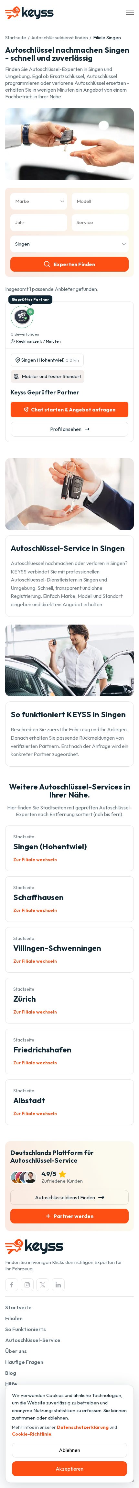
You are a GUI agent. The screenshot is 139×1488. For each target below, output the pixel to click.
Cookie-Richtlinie (31, 1434)
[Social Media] (11, 1284)
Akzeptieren (69, 1468)
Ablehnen (69, 1450)
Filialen (14, 1318)
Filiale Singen (107, 37)
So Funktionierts (25, 1329)
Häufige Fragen (24, 1362)
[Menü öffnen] (130, 13)
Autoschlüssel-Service (32, 1340)
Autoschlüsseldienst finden (59, 37)
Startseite (15, 37)
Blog (10, 1373)
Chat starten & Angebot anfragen (73, 409)
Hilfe (11, 1384)
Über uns (16, 1351)
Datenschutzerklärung (83, 1427)
